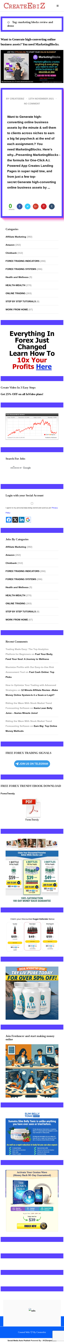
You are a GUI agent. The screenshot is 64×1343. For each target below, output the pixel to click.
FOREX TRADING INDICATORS (22, 261)
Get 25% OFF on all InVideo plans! (22, 394)
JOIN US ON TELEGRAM (33, 763)
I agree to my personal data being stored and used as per (32, 510)
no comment (32, 103)
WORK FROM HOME (17, 309)
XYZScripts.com (49, 1341)
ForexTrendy (8, 793)
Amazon (10, 244)
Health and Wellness (17, 277)
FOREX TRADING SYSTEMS (21, 269)
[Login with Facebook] (9, 520)
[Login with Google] (28, 520)
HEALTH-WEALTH (15, 285)
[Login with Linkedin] (21, 520)
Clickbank (11, 253)
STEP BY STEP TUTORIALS (21, 301)
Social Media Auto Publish (19, 1341)
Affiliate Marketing (16, 236)
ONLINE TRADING (15, 293)
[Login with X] (15, 520)
